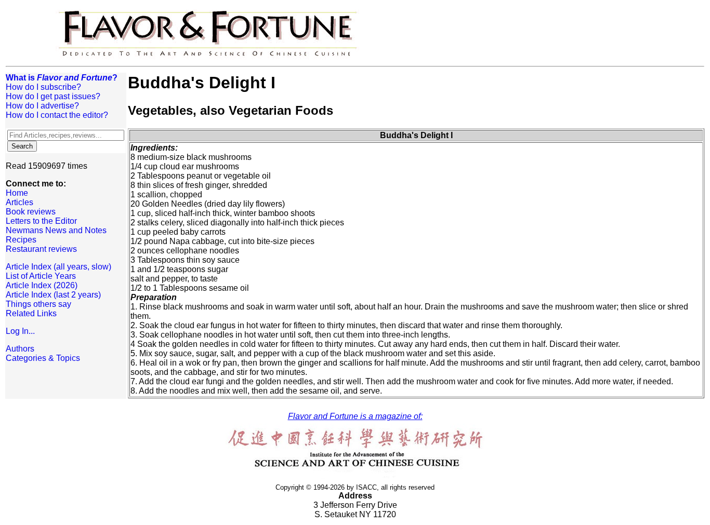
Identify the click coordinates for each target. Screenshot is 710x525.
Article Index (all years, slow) (58, 266)
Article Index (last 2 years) (53, 294)
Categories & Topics (43, 358)
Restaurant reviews (41, 249)
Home (17, 193)
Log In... (20, 331)
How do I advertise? (42, 105)
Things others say (38, 304)
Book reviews (31, 211)
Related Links (31, 313)
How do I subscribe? (43, 87)
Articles (19, 202)
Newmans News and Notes (56, 230)
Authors (20, 348)
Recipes (21, 239)
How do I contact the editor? (57, 115)
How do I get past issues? (53, 96)
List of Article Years (41, 276)
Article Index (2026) (41, 285)
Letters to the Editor (41, 221)
